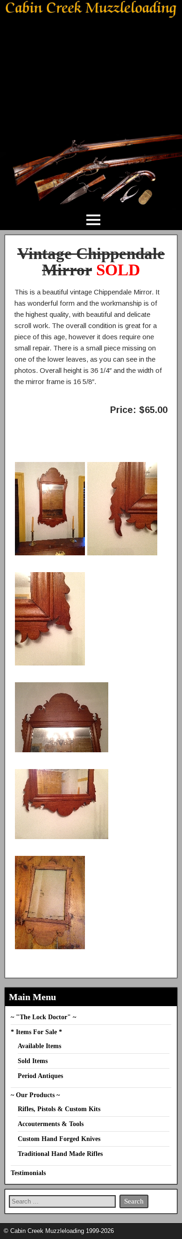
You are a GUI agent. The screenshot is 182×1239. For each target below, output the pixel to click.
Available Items (39, 1046)
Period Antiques (40, 1075)
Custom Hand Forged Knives (59, 1138)
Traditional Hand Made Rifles (60, 1153)
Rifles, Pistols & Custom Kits (59, 1109)
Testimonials (28, 1172)
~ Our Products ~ (35, 1095)
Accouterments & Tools (51, 1123)
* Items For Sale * (36, 1032)
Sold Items (33, 1060)
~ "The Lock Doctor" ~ (43, 1017)
